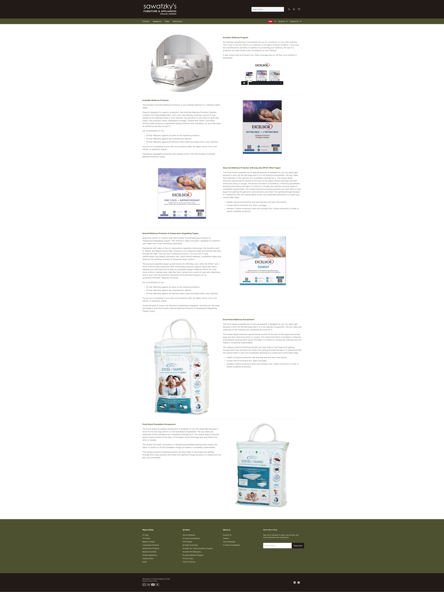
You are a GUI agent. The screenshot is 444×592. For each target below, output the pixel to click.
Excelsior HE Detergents (192, 552)
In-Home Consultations (191, 538)
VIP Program (187, 542)
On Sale (145, 535)
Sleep (144, 562)
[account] (294, 9)
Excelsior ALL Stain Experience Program (198, 548)
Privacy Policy (188, 558)
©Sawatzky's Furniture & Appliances (154, 579)
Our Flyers (146, 538)
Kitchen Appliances (149, 555)
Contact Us (227, 535)
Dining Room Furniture (150, 548)
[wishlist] (299, 9)
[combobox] (267, 9)
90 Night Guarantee (190, 545)
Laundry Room (147, 558)
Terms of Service (189, 562)
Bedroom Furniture (149, 552)
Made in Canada (148, 542)
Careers (226, 538)
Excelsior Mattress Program (193, 555)
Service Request (189, 535)
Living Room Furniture (150, 545)
